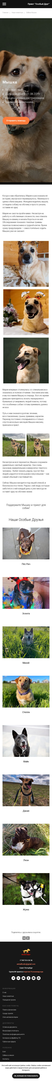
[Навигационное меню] (4, 4)
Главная (5, 12)
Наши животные (17, 12)
